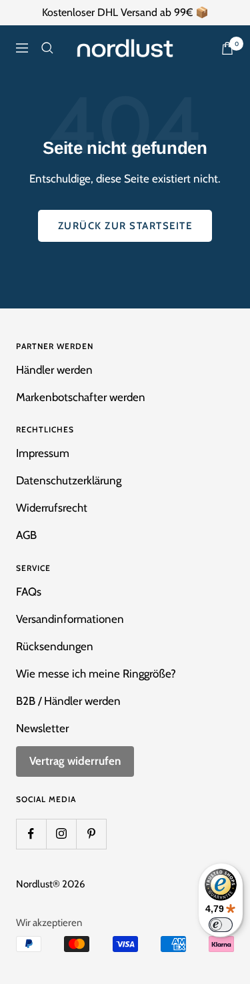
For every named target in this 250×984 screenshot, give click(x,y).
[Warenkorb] (227, 48)
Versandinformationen (70, 619)
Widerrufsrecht (51, 507)
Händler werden (54, 369)
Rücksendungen (54, 646)
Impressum (42, 453)
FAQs (28, 591)
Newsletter (42, 728)
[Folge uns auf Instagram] (61, 834)
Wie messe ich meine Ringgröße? (96, 673)
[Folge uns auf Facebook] (31, 834)
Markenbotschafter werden (80, 397)
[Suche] (47, 48)
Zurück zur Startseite (125, 226)
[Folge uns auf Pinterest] (91, 834)
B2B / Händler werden (68, 701)
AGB (26, 535)
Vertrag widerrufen (75, 760)
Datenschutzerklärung (68, 480)
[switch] (221, 924)
